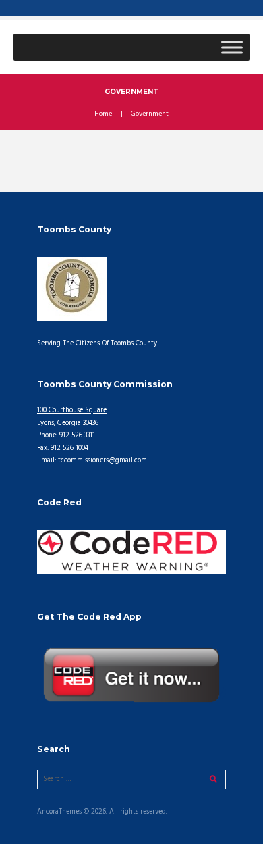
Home (103, 114)
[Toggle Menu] (232, 47)
